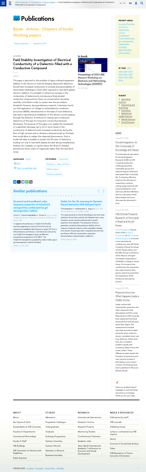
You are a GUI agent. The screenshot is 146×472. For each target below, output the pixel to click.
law (120, 41)
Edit (138, 468)
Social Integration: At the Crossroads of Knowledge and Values (127, 146)
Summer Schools (52, 445)
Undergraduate (52, 426)
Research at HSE (40, 43)
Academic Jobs (84, 441)
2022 (125, 74)
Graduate (49, 431)
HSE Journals (115, 422)
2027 (129, 68)
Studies (50, 412)
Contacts (30, 468)
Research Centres (86, 422)
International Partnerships (24, 436)
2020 (121, 77)
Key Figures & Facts (21, 422)
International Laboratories (89, 417)
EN (124, 3)
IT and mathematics (127, 38)
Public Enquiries (20, 458)
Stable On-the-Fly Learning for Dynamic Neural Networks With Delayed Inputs (81, 203)
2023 (121, 74)
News (118, 133)
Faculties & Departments (24, 431)
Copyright (39, 468)
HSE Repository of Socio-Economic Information (121, 454)
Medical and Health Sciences (125, 115)
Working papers (27, 35)
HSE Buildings (19, 445)
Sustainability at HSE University (27, 426)
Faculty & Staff (20, 441)
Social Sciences (127, 122)
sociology (123, 47)
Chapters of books (57, 28)
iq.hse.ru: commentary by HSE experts (123, 433)
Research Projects (86, 426)
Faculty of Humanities (124, 234)
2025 (125, 71)
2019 (126, 77)
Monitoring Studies (86, 431)
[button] (43, 195)
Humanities (126, 110)
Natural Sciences (128, 119)
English (28, 159)
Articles (32, 28)
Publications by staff (119, 417)
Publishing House (117, 426)
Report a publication (21, 43)
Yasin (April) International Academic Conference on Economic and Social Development (89, 449)
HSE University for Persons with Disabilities (27, 451)
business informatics (127, 24)
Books (18, 28)
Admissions (50, 417)
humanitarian (124, 35)
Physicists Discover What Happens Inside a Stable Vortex (127, 296)
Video (112, 448)
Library (113, 439)
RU (121, 3)
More (121, 80)
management (127, 41)
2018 (130, 77)
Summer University (53, 441)
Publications (37, 18)
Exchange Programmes (55, 436)
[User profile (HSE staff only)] (136, 3)
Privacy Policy (50, 468)
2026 (121, 71)
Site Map (60, 468)
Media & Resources (122, 412)
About (17, 412)
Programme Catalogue (55, 422)
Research (84, 412)
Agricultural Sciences (124, 100)
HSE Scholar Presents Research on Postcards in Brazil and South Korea (127, 219)
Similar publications (30, 190)
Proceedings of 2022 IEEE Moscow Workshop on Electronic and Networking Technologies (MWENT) (92, 79)
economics (123, 27)
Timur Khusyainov (122, 229)
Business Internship (53, 455)
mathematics (124, 44)
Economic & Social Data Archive (124, 443)
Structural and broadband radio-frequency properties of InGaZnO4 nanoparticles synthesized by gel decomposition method (31, 206)
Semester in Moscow (54, 450)
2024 (130, 71)
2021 (130, 74)
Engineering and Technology (127, 106)
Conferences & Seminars (89, 436)
